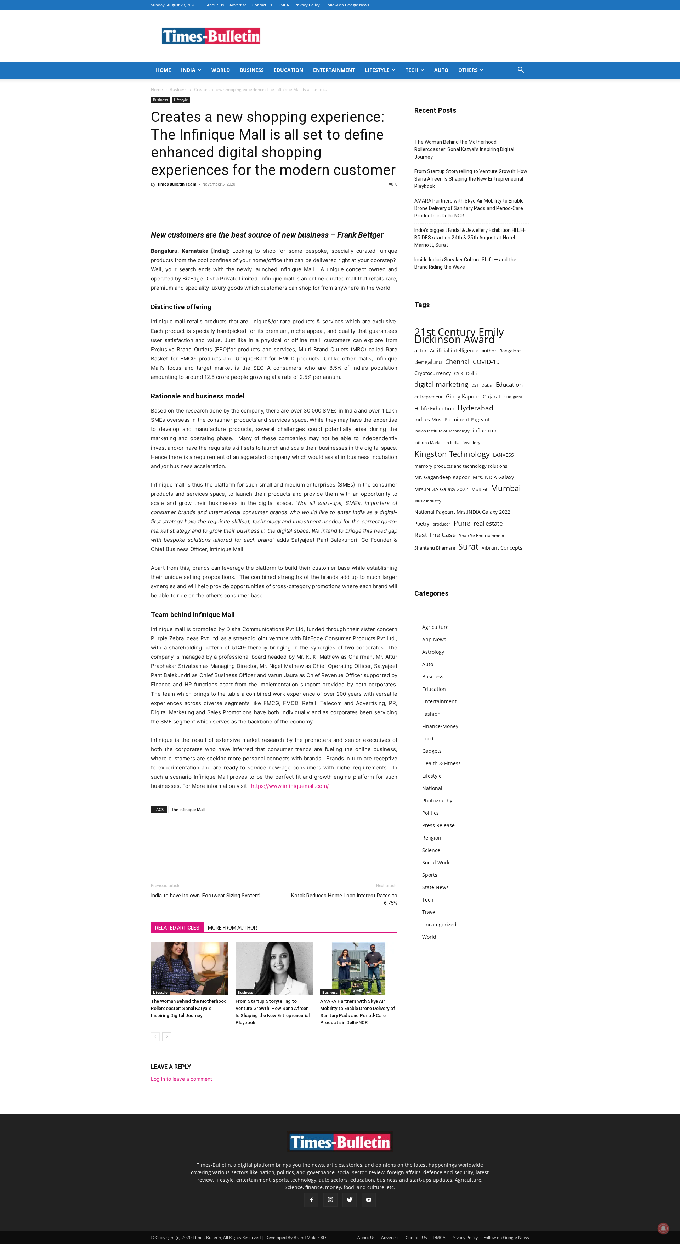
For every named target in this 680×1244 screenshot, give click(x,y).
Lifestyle (377, 70)
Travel (429, 912)
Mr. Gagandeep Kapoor (442, 477)
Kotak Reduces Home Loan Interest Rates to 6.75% (344, 899)
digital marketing (441, 384)
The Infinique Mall (188, 809)
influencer (485, 430)
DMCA (283, 4)
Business (252, 70)
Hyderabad (475, 407)
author (489, 350)
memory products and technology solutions (460, 466)
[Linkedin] (207, 200)
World (220, 70)
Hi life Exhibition (434, 408)
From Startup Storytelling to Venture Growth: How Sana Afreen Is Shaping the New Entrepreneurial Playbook (470, 179)
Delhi (471, 373)
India (188, 70)
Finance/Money (440, 726)
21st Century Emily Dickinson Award (459, 335)
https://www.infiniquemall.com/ (290, 786)
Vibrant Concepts (502, 547)
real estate (488, 523)
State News (435, 887)
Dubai (487, 385)
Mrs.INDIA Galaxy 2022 (441, 489)
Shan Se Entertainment (481, 536)
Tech (412, 70)
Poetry (421, 523)
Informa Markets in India (436, 442)
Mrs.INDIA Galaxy (493, 477)
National (432, 788)
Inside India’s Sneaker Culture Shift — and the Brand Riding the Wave (465, 263)
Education (288, 70)
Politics (430, 813)
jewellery (471, 442)
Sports (429, 874)
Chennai (457, 361)
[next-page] (166, 1036)
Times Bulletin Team (177, 184)
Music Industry (427, 501)
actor (420, 350)
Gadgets (432, 751)
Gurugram (513, 396)
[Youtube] (369, 1200)
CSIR (458, 373)
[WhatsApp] (190, 200)
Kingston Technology (452, 454)
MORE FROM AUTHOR (232, 928)
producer (441, 524)
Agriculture (435, 627)
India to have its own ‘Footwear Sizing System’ (205, 895)
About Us (215, 4)
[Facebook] (158, 200)
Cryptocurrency (432, 373)
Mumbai (506, 488)
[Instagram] (330, 1200)
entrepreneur (428, 396)
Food (428, 738)
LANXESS (503, 454)
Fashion (431, 713)
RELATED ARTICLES (177, 928)
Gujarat (491, 396)
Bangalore (510, 350)
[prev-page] (155, 1036)
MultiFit (479, 489)
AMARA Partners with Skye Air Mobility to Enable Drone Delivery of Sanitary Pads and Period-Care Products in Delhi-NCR (469, 208)
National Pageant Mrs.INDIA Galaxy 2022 (462, 512)
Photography (437, 800)
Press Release (438, 825)
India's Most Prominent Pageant (452, 419)
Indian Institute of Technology (442, 430)
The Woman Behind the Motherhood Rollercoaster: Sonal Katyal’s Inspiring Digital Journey (189, 1008)
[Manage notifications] (663, 1228)
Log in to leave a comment (181, 1079)
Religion (431, 837)
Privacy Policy (307, 4)
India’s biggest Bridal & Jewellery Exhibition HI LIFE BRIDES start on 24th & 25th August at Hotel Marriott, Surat (470, 237)
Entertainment (334, 70)
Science (431, 850)
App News (434, 639)
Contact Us (262, 4)
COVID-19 (486, 361)
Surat (468, 546)
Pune (462, 523)
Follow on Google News (347, 4)
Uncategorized (439, 924)
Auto (441, 70)
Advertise (238, 4)
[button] (520, 70)
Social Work (435, 862)
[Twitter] (174, 200)
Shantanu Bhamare (434, 548)
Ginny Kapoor (463, 396)
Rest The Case (435, 535)
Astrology (433, 651)
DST (474, 385)
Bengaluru (428, 362)
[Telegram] (223, 200)
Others (468, 70)
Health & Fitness (441, 763)
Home (163, 70)
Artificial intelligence (454, 350)
